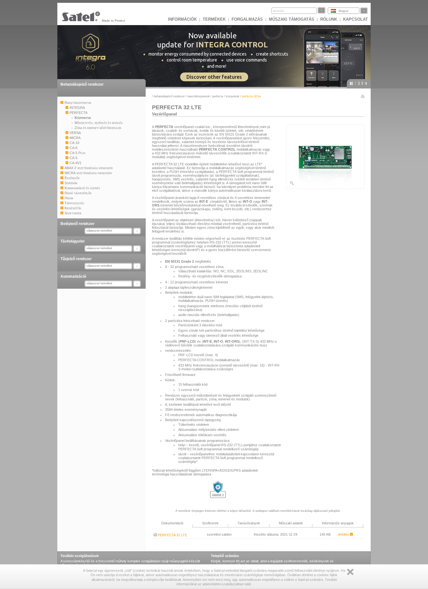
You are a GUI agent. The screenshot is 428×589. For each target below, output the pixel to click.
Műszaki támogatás (291, 19)
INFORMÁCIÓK (182, 19)
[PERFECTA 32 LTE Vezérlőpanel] (325, 184)
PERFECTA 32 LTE (172, 535)
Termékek (214, 19)
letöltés (344, 534)
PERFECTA (217, 96)
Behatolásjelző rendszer (82, 84)
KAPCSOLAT (355, 19)
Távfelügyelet (72, 241)
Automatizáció (73, 276)
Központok (232, 96)
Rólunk (328, 19)
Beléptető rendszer (77, 224)
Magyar (343, 11)
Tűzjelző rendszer (76, 259)
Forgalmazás (247, 19)
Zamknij (350, 572)
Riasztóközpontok (198, 96)
